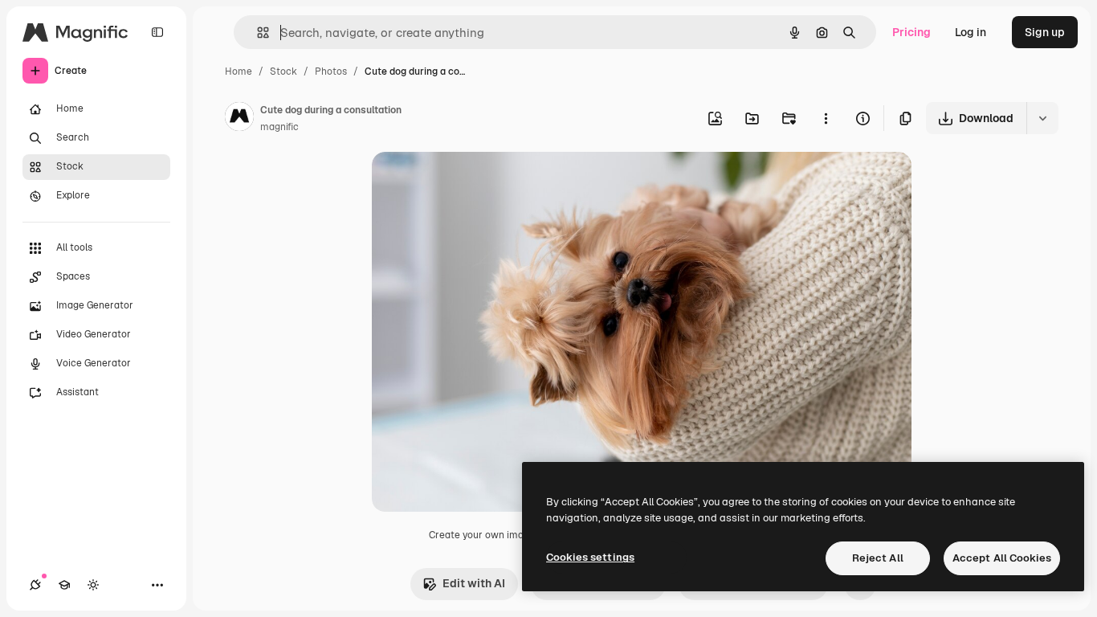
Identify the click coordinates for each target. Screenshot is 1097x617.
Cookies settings (590, 557)
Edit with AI (473, 583)
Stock (283, 71)
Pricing (911, 32)
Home (238, 71)
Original (474, 182)
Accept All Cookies (1001, 558)
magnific (279, 127)
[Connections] (35, 585)
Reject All (877, 558)
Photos (331, 71)
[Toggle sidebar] (157, 32)
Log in (970, 32)
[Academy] (64, 585)
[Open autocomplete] (256, 33)
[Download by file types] (1042, 118)
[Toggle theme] (93, 585)
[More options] (825, 118)
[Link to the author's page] (239, 119)
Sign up (1045, 32)
